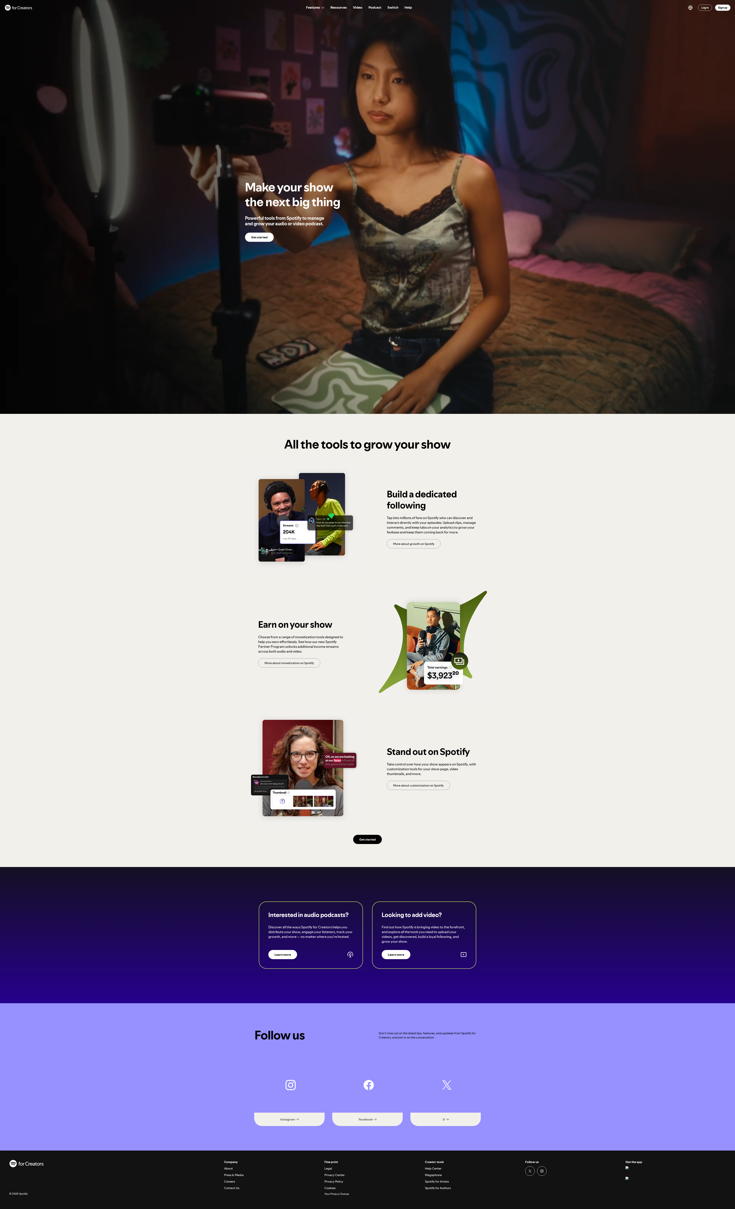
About (228, 1168)
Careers (229, 1181)
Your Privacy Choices (336, 1194)
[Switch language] (690, 7)
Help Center (433, 1168)
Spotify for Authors (438, 1188)
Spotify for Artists (437, 1181)
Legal (328, 1168)
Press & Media (234, 1175)
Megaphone (433, 1175)
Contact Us (231, 1188)
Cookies (330, 1188)
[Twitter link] (530, 1171)
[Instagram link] (542, 1171)
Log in (705, 8)
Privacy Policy (333, 1181)
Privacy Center (334, 1175)
